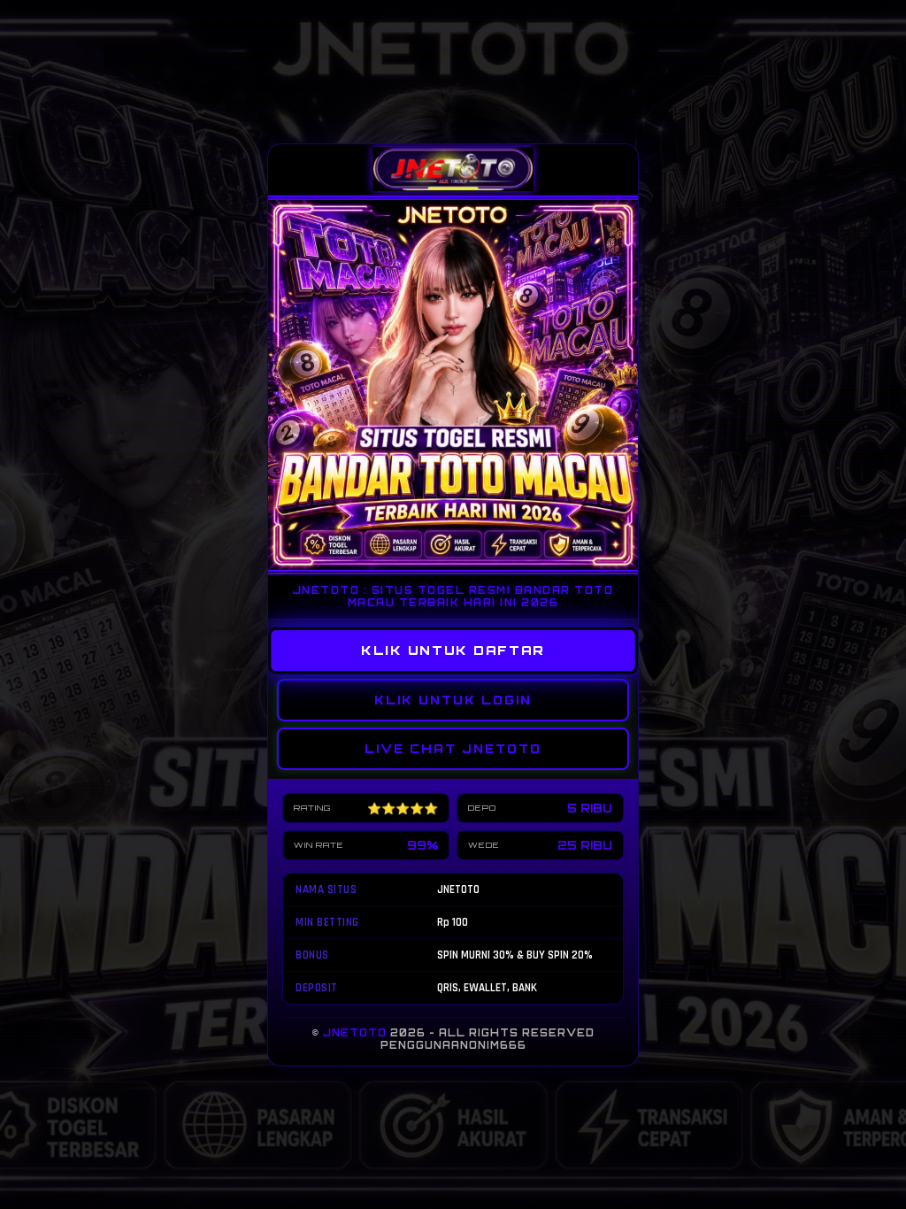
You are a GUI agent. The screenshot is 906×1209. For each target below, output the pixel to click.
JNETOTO (355, 1033)
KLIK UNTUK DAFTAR (453, 650)
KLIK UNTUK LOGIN (453, 700)
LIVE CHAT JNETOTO (453, 749)
